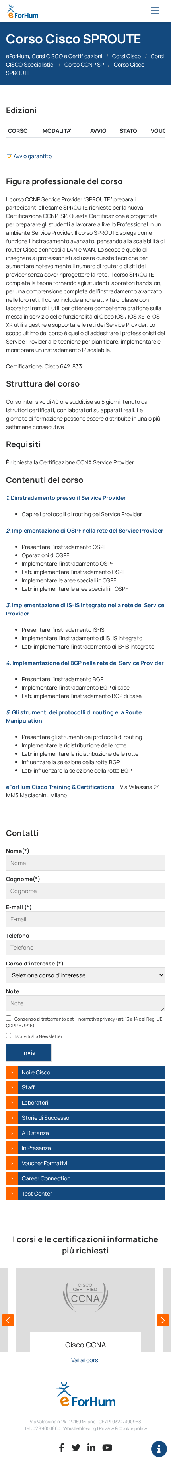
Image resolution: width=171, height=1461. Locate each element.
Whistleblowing (79, 1428)
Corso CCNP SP (84, 64)
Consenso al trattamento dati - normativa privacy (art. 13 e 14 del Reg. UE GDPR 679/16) (84, 1022)
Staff (28, 1087)
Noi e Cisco (36, 1072)
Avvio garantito (32, 156)
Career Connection (46, 1178)
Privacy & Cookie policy (123, 1428)
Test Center (37, 1193)
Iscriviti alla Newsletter (38, 1036)
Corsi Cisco (126, 56)
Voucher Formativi (44, 1163)
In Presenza (36, 1148)
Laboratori (35, 1102)
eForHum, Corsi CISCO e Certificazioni (54, 56)
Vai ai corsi (85, 1360)
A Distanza (35, 1133)
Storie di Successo (45, 1117)
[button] (8, 1320)
